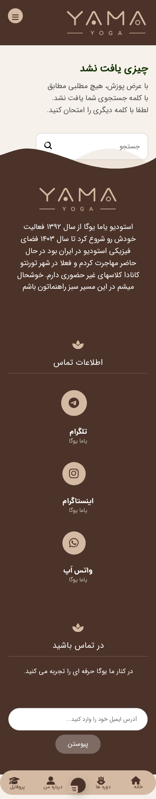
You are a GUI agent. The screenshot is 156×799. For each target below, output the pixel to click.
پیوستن (78, 744)
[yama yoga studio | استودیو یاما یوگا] (106, 22)
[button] (15, 15)
